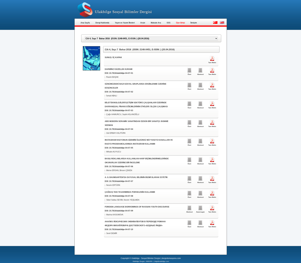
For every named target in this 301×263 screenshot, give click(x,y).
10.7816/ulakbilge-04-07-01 (121, 73)
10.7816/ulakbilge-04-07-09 (121, 211)
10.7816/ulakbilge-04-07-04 (121, 129)
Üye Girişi (180, 23)
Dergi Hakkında (102, 23)
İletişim (193, 23)
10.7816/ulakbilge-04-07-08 (121, 196)
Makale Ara (156, 23)
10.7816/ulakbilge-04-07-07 (121, 181)
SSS (168, 23)
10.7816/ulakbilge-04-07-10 (121, 229)
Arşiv (142, 23)
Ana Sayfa (85, 23)
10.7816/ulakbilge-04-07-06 (121, 166)
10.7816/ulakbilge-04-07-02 (121, 92)
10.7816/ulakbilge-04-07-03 (121, 110)
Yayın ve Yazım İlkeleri (125, 23)
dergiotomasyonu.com (171, 258)
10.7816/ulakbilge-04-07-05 (121, 148)
